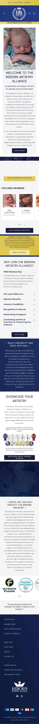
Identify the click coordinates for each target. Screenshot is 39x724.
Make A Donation (20, 252)
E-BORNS (26, 211)
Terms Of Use (24, 720)
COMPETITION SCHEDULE (13, 670)
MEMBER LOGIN (9, 624)
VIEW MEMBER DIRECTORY (19, 230)
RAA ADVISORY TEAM (11, 674)
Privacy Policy (15, 720)
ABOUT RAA (8, 642)
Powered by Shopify (29, 717)
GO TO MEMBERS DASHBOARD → (19, 179)
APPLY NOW (19, 335)
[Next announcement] (35, 2)
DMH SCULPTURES (9, 212)
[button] (4, 13)
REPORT (7, 652)
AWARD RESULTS (10, 665)
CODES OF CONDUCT (12, 633)
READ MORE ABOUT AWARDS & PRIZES (19, 457)
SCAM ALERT (8, 647)
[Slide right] (24, 224)
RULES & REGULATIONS (12, 629)
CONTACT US (9, 656)
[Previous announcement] (4, 2)
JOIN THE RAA (19, 151)
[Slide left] (15, 224)
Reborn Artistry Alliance (15, 717)
